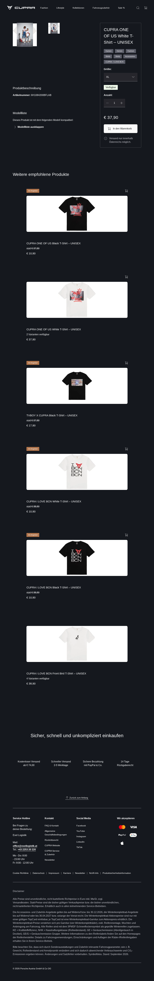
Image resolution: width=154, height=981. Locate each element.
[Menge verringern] (107, 103)
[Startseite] (20, 8)
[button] (20, 59)
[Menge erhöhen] (121, 103)
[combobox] (120, 77)
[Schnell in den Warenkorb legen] (126, 190)
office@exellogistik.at (25, 846)
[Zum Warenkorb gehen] (146, 8)
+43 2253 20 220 (27, 849)
